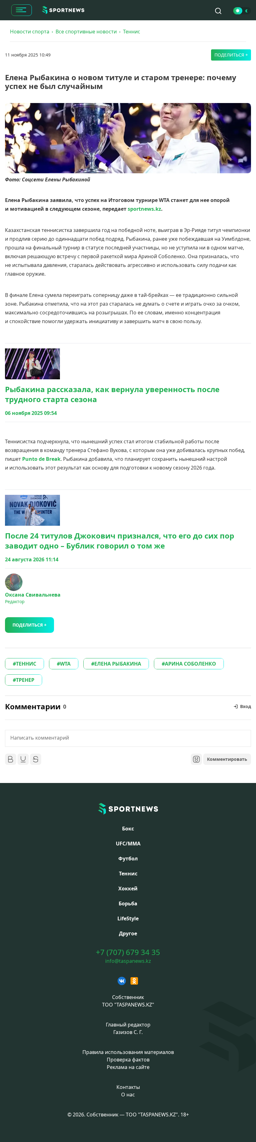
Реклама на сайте (128, 1067)
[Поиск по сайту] (218, 11)
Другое (128, 933)
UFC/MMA (128, 843)
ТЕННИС (26, 663)
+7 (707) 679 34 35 (128, 952)
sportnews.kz (144, 208)
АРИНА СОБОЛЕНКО (190, 663)
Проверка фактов (128, 1059)
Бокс (128, 828)
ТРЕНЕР (25, 680)
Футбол (128, 858)
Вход (245, 706)
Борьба (128, 903)
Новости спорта (29, 31)
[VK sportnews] (122, 981)
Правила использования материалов (128, 1052)
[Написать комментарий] (128, 738)
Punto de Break (41, 458)
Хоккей (128, 888)
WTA (65, 663)
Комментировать (227, 759)
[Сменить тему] (242, 10)
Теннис (131, 31)
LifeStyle (128, 918)
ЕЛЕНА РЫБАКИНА (117, 663)
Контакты (128, 1087)
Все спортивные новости (86, 31)
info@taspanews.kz (128, 960)
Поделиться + (231, 55)
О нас (128, 1094)
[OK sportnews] (134, 981)
